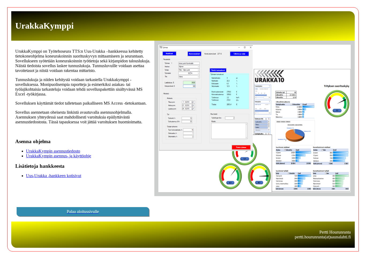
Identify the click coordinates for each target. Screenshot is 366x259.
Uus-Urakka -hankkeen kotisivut (53, 175)
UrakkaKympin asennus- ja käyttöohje (58, 156)
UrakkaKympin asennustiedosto (53, 151)
